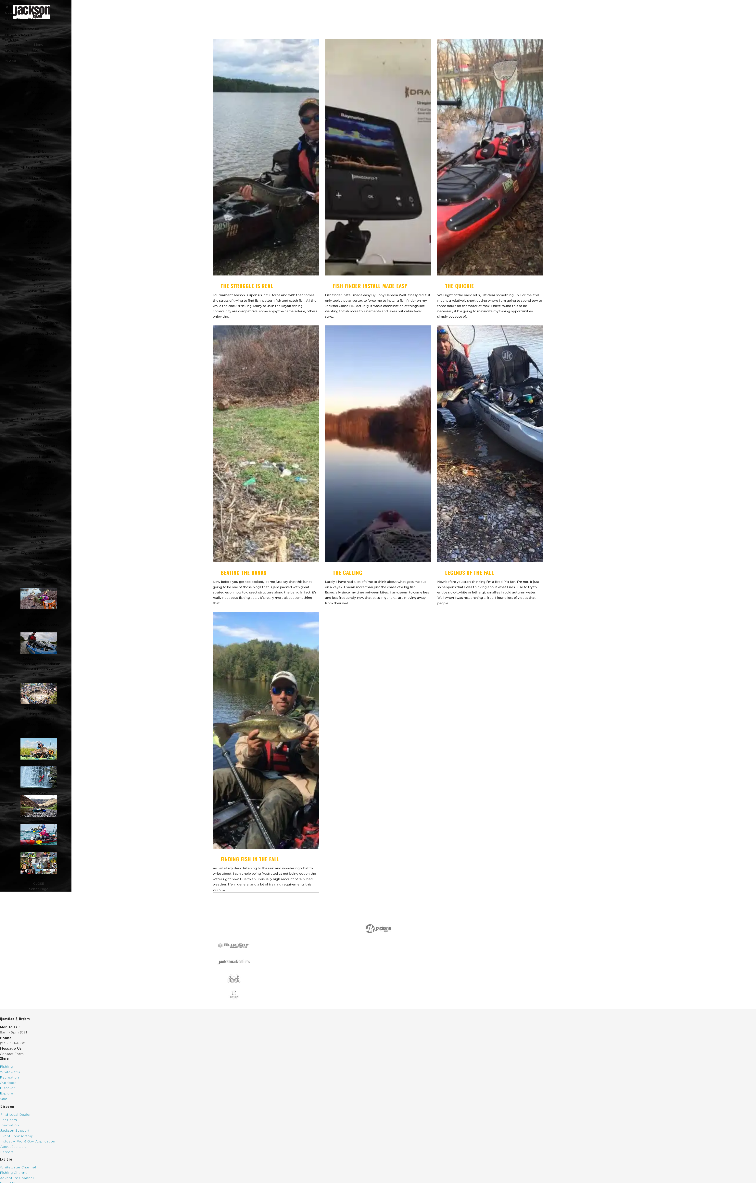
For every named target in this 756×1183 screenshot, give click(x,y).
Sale (38, 505)
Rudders (38, 205)
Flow (38, 296)
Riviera (38, 392)
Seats (38, 200)
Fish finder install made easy (370, 286)
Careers (38, 674)
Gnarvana (38, 301)
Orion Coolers (38, 467)
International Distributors (38, 624)
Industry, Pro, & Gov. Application (27, 1141)
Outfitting (39, 339)
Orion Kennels (38, 510)
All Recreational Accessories (38, 419)
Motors (38, 141)
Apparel (38, 173)
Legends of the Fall (469, 572)
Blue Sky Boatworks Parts (38, 221)
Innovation (9, 1125)
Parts (38, 162)
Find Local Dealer (15, 1114)
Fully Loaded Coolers (38, 489)
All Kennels (38, 515)
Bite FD (38, 71)
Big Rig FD (38, 77)
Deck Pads (38, 210)
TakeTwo (38, 103)
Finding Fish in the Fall (250, 859)
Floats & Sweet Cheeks (39, 333)
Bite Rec (38, 387)
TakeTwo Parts (38, 248)
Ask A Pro (38, 542)
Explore (6, 1093)
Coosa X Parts (39, 242)
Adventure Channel (17, 1178)
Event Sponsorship (16, 1136)
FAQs (38, 548)
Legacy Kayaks (39, 264)
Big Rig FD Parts (39, 226)
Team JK (38, 680)
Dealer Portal (38, 619)
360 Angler (38, 119)
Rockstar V (38, 307)
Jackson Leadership (39, 658)
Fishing (38, 764)
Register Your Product (39, 553)
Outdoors (8, 1083)
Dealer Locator (39, 614)
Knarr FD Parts (39, 259)
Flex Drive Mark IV (38, 157)
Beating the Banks (244, 572)
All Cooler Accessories (38, 494)
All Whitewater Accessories (38, 323)
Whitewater (38, 792)
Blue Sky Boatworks (39, 114)
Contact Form (12, 1054)
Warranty (38, 564)
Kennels (38, 878)
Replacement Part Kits (38, 366)
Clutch (38, 285)
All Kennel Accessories (39, 521)
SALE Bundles (38, 526)
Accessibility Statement (38, 580)
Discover (7, 1088)
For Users (38, 537)
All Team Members (39, 708)
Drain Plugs (38, 360)
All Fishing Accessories (39, 167)
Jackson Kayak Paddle (39, 82)
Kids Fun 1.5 (38, 317)
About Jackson (39, 630)
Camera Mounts (38, 344)
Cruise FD (38, 414)
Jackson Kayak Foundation (38, 664)
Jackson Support (15, 1130)
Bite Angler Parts (38, 216)
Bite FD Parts (38, 232)
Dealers (38, 585)
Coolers (38, 849)
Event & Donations (39, 669)
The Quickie (459, 286)
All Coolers (38, 473)
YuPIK (39, 109)
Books (39, 349)
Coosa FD (38, 66)
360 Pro (38, 125)
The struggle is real (247, 286)
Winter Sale (38, 735)
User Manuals (39, 558)
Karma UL (39, 312)
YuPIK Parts (38, 253)
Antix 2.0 (39, 280)
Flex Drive (38, 151)
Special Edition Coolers (38, 483)
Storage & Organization (38, 435)
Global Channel (39, 724)
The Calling (347, 572)
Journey (38, 408)
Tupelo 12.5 (38, 403)
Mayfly (38, 98)
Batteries (38, 146)
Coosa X (38, 92)
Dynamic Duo (39, 291)
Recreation (38, 821)
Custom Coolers (38, 478)
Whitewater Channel (38, 719)
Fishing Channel (39, 714)
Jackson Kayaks (38, 274)
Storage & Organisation (38, 189)
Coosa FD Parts (38, 237)
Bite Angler (39, 87)
